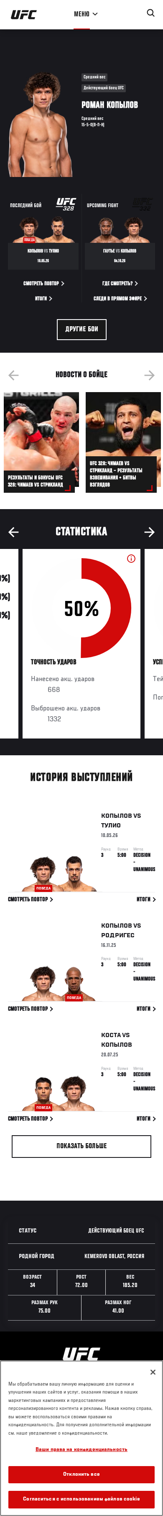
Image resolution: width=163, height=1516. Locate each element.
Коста (111, 1035)
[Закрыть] (153, 1372)
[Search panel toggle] (151, 13)
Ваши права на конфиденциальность (81, 1450)
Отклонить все (81, 1474)
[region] (81, 1438)
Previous (13, 375)
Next (149, 375)
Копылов (116, 816)
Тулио (111, 825)
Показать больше (81, 1146)
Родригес (118, 935)
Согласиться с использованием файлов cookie (81, 1499)
